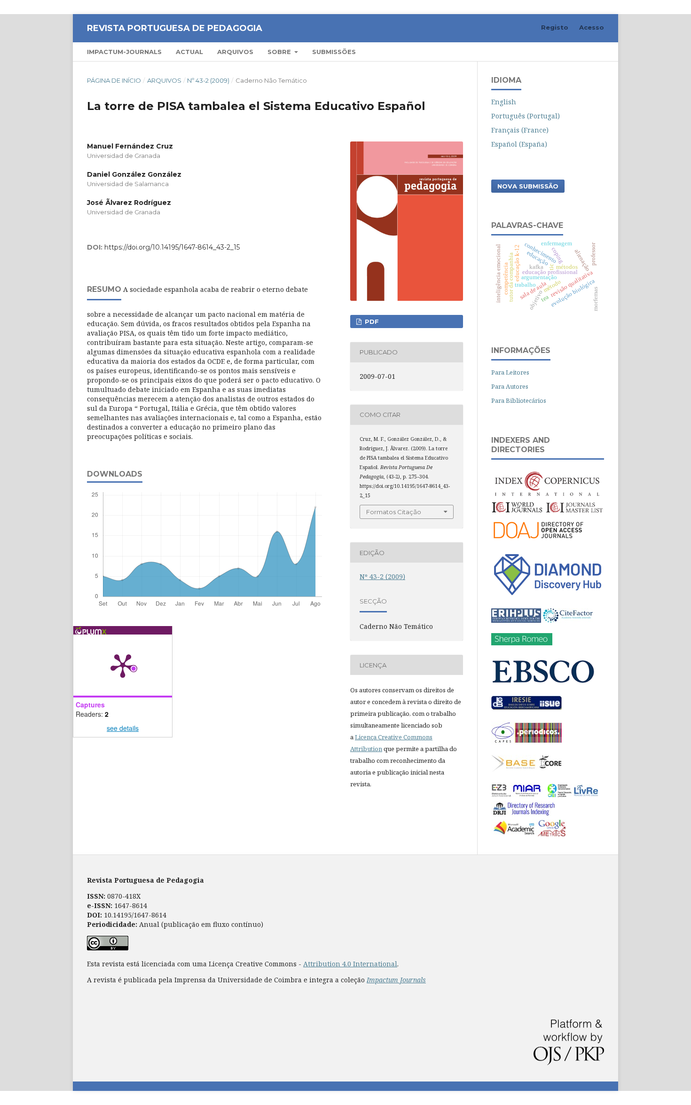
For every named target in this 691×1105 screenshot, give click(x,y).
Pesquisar (580, 51)
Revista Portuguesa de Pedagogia (174, 28)
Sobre (280, 51)
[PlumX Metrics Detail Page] (122, 665)
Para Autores (509, 386)
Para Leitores (510, 372)
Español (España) (519, 144)
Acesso (591, 27)
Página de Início (114, 80)
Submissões (334, 51)
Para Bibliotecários (518, 400)
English (503, 101)
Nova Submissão (527, 186)
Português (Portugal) (525, 115)
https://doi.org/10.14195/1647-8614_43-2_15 (172, 247)
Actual (189, 51)
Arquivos (235, 51)
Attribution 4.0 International (350, 963)
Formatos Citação (393, 512)
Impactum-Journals (124, 51)
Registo (554, 27)
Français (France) (520, 129)
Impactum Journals (396, 979)
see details (123, 728)
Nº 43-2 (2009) (208, 80)
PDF (371, 321)
